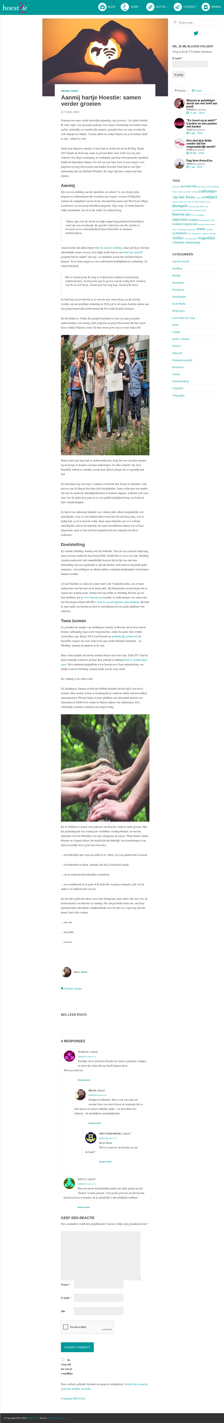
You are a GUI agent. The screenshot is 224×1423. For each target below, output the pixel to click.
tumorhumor (196, 233)
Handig (176, 275)
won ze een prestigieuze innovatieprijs (118, 602)
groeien (68, 988)
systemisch (179, 233)
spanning (209, 229)
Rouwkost (178, 367)
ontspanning (182, 229)
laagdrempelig (204, 220)
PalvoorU (177, 353)
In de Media (179, 303)
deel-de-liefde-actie (179, 201)
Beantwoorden (84, 1080)
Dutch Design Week (196, 206)
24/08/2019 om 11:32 (87, 1183)
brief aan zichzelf (133, 252)
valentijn (212, 233)
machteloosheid (204, 224)
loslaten (177, 223)
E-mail (66, 1298)
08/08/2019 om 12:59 (97, 1095)
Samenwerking (180, 381)
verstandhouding (190, 238)
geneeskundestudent (179, 210)
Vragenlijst (178, 395)
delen (208, 201)
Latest (198, 90)
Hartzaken (178, 282)
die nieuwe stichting (111, 247)
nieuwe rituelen (180, 339)
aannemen (176, 186)
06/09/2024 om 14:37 (108, 1138)
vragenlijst (206, 237)
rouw (201, 228)
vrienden (178, 242)
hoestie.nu (181, 214)
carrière (198, 197)
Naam (65, 1284)
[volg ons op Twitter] (196, 34)
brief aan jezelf (184, 191)
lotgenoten (190, 223)
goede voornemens (195, 210)
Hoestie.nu (178, 289)
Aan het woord (180, 261)
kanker (193, 219)
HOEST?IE (33, 1417)
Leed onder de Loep (183, 318)
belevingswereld (204, 186)
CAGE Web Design (56, 1417)
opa (188, 229)
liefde (212, 220)
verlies (178, 237)
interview (180, 219)
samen (78, 988)
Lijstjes (176, 332)
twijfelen (204, 233)
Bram (84, 972)
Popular (181, 90)
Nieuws (65, 91)
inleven (193, 215)
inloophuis (200, 215)
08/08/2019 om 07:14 (87, 1056)
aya (183, 186)
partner (193, 229)
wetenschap (192, 242)
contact (209, 196)
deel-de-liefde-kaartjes (196, 201)
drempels (180, 205)
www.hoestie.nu (93, 597)
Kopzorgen (178, 310)
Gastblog (177, 268)
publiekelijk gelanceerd (125, 636)
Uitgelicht (177, 388)
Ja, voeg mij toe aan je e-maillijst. (67, 1366)
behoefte (191, 186)
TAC (189, 233)
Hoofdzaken (179, 296)
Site (63, 1311)
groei (204, 210)
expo (206, 206)
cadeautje (194, 191)
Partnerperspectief (182, 360)
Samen (74, 91)
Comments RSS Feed (73, 1398)
